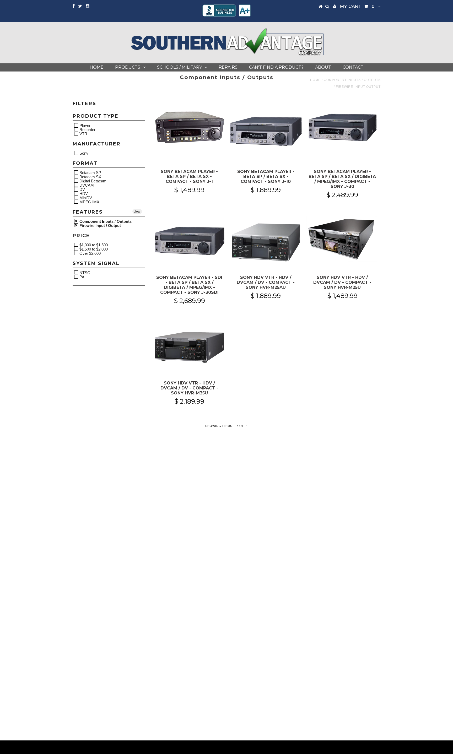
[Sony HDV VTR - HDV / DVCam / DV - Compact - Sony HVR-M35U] (189, 346)
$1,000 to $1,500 (93, 245)
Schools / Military (179, 67)
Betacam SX (89, 177)
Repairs (228, 67)
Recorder (86, 129)
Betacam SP (89, 172)
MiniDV (85, 198)
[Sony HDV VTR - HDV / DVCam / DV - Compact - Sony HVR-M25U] (342, 240)
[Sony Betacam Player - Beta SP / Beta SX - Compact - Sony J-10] (265, 131)
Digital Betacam (92, 181)
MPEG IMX (88, 202)
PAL (82, 277)
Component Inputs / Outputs (352, 80)
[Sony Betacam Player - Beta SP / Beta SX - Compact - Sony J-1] (189, 127)
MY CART (357, 6)
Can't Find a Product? (276, 67)
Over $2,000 (89, 253)
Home (97, 67)
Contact (353, 67)
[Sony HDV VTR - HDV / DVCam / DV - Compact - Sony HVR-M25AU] (265, 240)
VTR (82, 134)
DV (81, 189)
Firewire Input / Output (99, 225)
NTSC (84, 272)
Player (84, 125)
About (323, 67)
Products (127, 67)
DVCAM (86, 185)
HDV (83, 193)
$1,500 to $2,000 (93, 249)
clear (137, 211)
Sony (83, 153)
